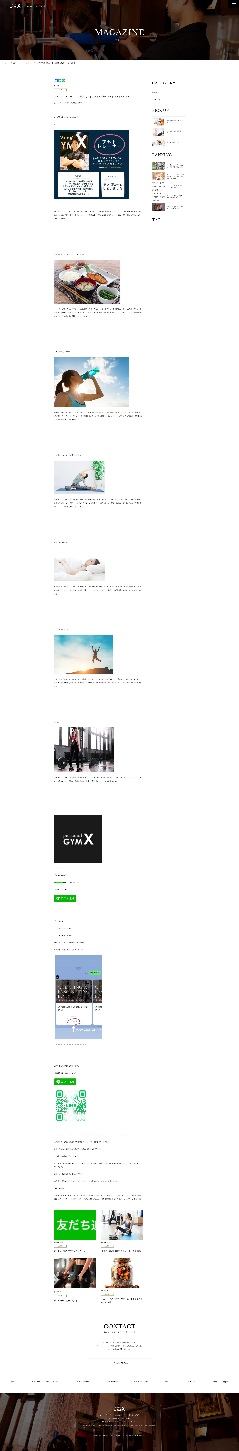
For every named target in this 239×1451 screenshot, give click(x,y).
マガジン (14, 63)
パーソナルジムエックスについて (45, 1382)
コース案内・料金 (82, 1382)
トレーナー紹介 (111, 1382)
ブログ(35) (156, 99)
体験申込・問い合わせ (220, 1382)
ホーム (13, 1382)
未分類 (60, 89)
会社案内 (191, 1382)
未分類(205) (156, 92)
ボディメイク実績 (141, 1382)
